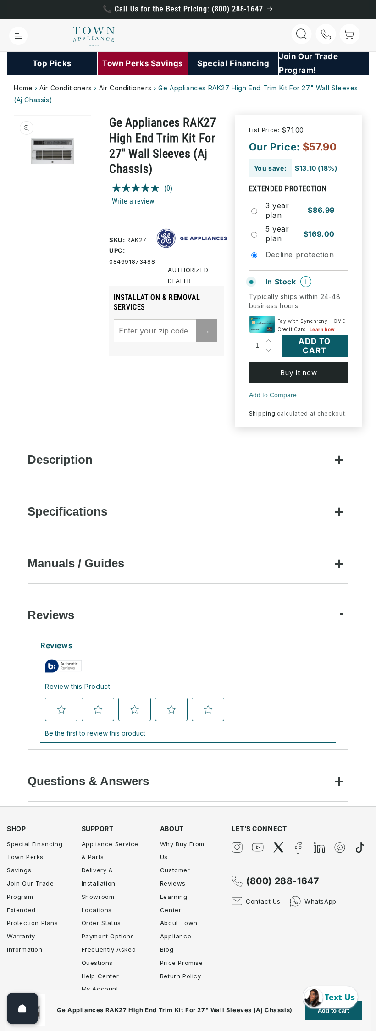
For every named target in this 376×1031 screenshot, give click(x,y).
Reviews (51, 615)
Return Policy (180, 976)
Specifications (67, 511)
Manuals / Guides (76, 563)
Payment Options (108, 936)
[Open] (22, 1008)
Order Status (101, 922)
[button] (18, 36)
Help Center (100, 976)
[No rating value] (138, 188)
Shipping (262, 413)
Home (23, 88)
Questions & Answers (88, 781)
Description (60, 459)
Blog (166, 949)
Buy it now (298, 372)
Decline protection (299, 254)
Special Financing (34, 844)
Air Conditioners (65, 88)
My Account (100, 988)
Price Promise (181, 962)
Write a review (133, 201)
